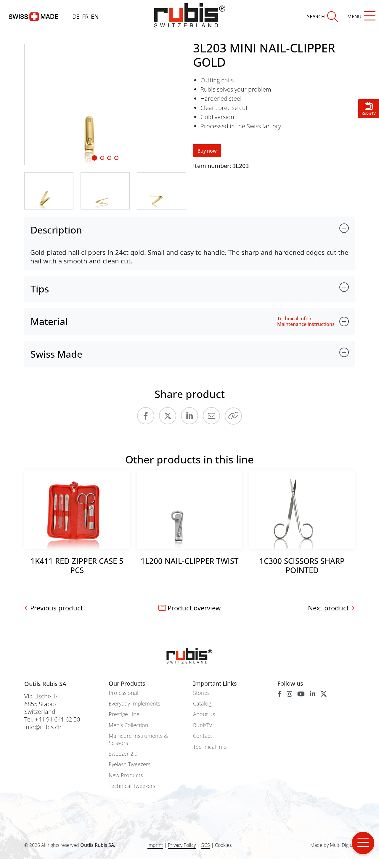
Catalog (202, 703)
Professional (123, 693)
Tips (39, 288)
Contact (202, 735)
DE (76, 16)
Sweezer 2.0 (123, 753)
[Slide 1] (94, 158)
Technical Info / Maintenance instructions (306, 321)
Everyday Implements (134, 703)
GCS (205, 845)
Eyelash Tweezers (129, 764)
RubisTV (202, 725)
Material (49, 321)
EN (95, 16)
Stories (201, 693)
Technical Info (210, 746)
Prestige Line (124, 714)
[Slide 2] (109, 158)
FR (85, 16)
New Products (126, 775)
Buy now (207, 151)
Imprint (155, 845)
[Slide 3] (116, 158)
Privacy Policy (182, 845)
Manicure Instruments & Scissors (138, 739)
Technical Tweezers (132, 786)
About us (204, 714)
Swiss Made (56, 354)
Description (56, 229)
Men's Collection (128, 725)
